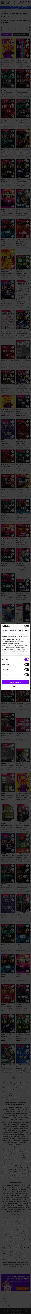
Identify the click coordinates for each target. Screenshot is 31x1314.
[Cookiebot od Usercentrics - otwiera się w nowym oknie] (22, 626)
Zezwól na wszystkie (15, 682)
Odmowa (15, 687)
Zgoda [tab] (5, 630)
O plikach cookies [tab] (24, 630)
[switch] (26, 664)
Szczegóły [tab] (13, 630)
